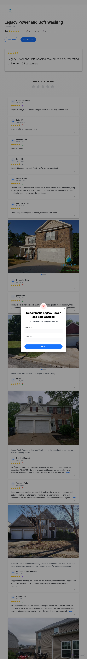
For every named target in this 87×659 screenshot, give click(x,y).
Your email (28, 336)
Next (43, 346)
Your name (28, 327)
